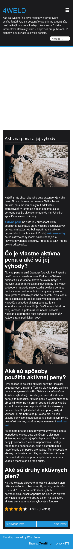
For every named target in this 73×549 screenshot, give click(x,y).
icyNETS (64, 543)
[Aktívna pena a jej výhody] (36, 165)
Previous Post (16, 524)
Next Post (59, 524)
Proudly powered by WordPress (21, 537)
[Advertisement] (36, 85)
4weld (14, 10)
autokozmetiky (56, 233)
